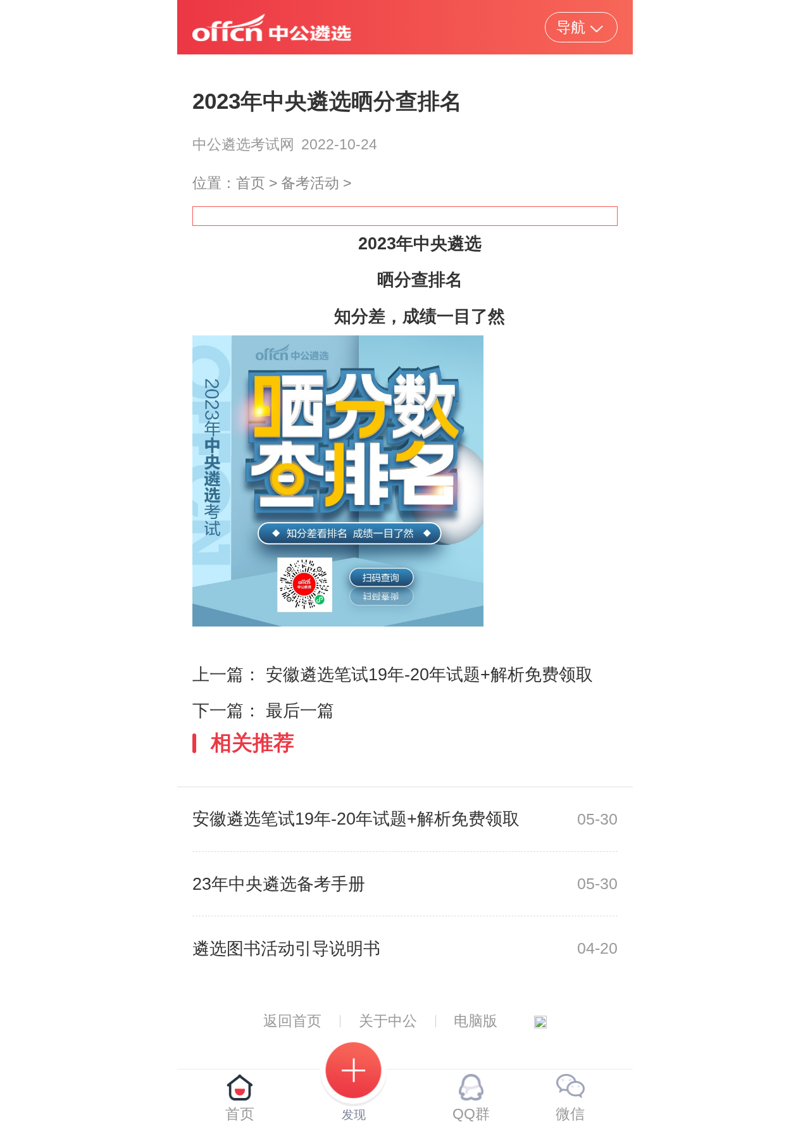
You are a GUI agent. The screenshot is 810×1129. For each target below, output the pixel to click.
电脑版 (475, 1021)
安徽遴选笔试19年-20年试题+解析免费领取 (429, 674)
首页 (250, 183)
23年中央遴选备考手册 (278, 884)
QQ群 (471, 1114)
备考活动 (310, 183)
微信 (570, 1114)
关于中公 (388, 1021)
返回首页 (292, 1021)
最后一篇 (300, 710)
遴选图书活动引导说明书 (286, 948)
